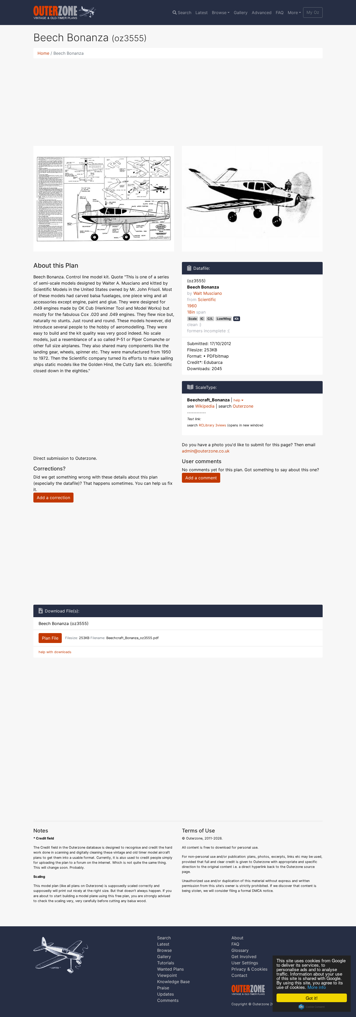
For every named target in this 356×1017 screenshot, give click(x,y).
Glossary (240, 950)
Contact (239, 975)
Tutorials (165, 962)
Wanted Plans (170, 969)
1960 (192, 305)
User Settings (244, 962)
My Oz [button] (312, 12)
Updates (165, 994)
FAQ (280, 12)
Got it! (312, 998)
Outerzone (243, 406)
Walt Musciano (207, 293)
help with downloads (55, 652)
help (237, 400)
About (237, 937)
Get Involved (243, 956)
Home (43, 53)
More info (317, 987)
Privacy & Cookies (249, 969)
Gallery (241, 12)
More (293, 12)
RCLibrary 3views (212, 425)
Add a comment (201, 477)
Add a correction (53, 497)
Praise (163, 987)
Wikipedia (204, 406)
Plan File (50, 638)
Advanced (262, 12)
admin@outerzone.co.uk (206, 451)
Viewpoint (167, 975)
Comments (168, 1000)
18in (191, 312)
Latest (201, 12)
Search (184, 12)
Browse (219, 12)
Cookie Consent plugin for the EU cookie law (312, 1007)
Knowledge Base (173, 981)
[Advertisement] (178, 99)
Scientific (207, 299)
